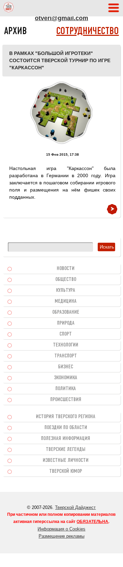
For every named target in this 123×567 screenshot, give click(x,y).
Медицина (66, 301)
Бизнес (65, 367)
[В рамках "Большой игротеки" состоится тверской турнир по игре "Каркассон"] (61, 113)
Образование (65, 312)
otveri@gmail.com (61, 18)
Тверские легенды (65, 449)
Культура (65, 290)
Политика (65, 388)
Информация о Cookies (61, 528)
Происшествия (65, 399)
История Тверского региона (65, 416)
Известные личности (65, 460)
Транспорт (65, 356)
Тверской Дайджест (75, 507)
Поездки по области (65, 427)
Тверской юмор (65, 471)
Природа (65, 323)
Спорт (65, 334)
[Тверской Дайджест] (8, 8)
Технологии (65, 345)
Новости (65, 268)
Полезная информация (65, 438)
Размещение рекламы (61, 536)
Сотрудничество (87, 31)
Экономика (65, 377)
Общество (65, 279)
